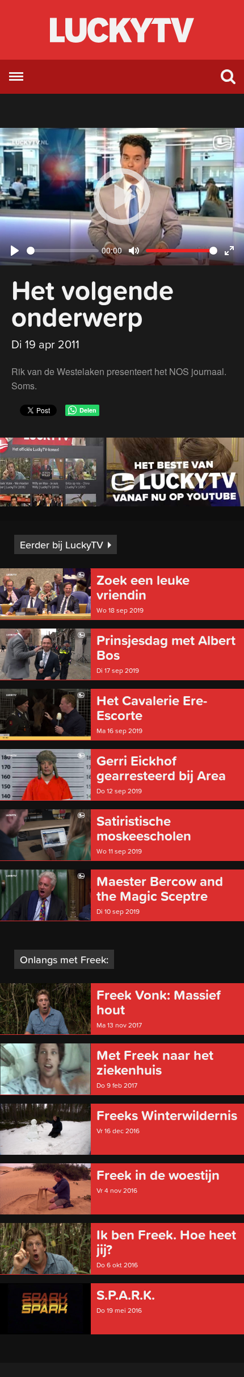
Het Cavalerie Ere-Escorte (151, 708)
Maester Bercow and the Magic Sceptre (159, 889)
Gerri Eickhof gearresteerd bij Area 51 (161, 768)
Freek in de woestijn (158, 1175)
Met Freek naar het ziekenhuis (154, 1063)
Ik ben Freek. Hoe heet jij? (166, 1242)
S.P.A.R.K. (125, 1295)
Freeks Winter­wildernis (166, 1115)
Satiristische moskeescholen (143, 828)
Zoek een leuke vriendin (143, 587)
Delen (87, 410)
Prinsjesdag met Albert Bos (165, 648)
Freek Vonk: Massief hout (158, 1002)
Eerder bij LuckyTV (61, 544)
